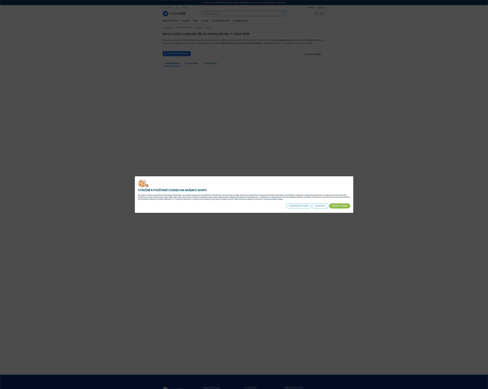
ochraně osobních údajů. (273, 199)
